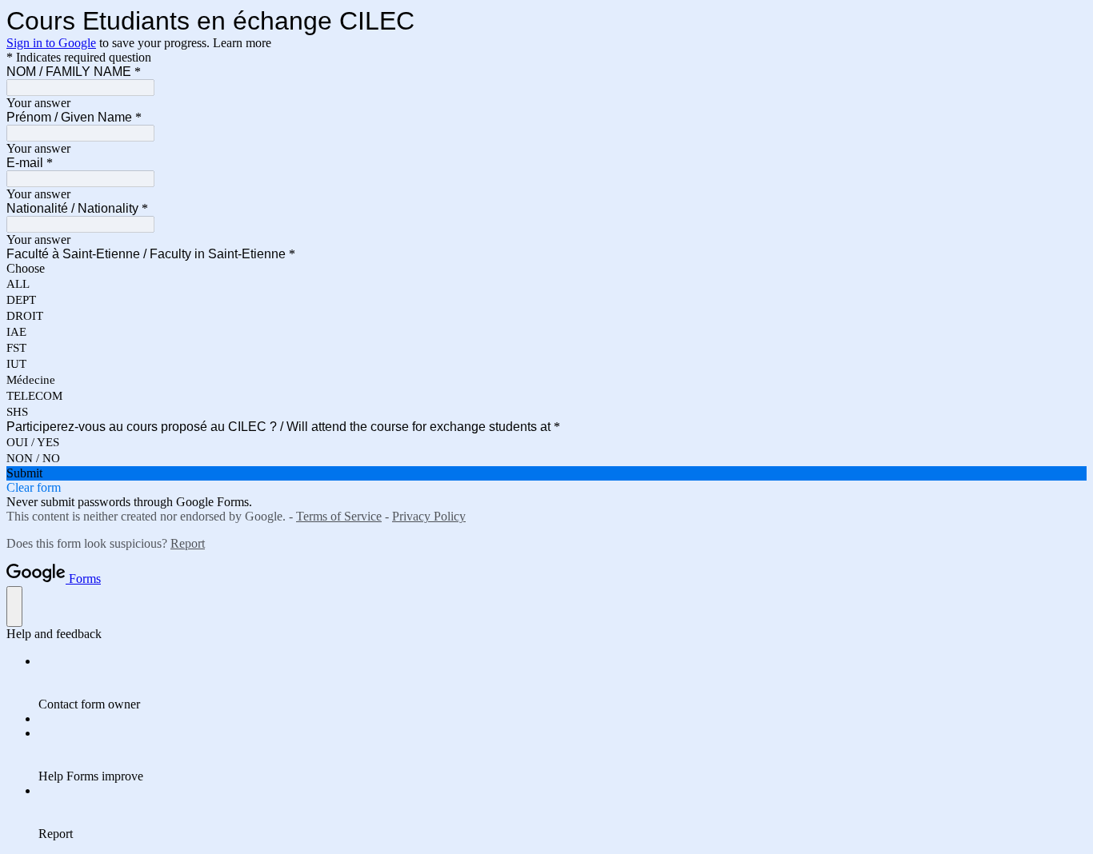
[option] (546, 268)
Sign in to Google (51, 43)
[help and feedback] (14, 606)
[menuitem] (562, 683)
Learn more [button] (242, 43)
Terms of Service (339, 516)
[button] (546, 473)
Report (187, 543)
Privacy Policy (429, 516)
